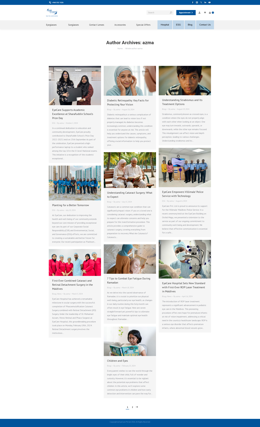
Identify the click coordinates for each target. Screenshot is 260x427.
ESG (53, 123)
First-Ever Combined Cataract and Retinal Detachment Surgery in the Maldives (72, 285)
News (169, 296)
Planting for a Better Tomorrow (70, 205)
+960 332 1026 (57, 2)
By (60, 123)
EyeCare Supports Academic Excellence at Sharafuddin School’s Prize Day (72, 114)
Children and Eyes (117, 360)
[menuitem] (53, 25)
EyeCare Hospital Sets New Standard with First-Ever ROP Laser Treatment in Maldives (183, 287)
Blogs (109, 109)
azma (148, 42)
